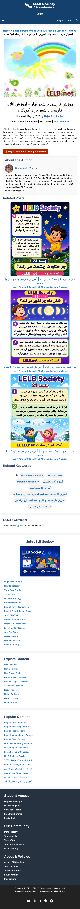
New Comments (11, 669)
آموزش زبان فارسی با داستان (16, 773)
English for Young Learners (17, 726)
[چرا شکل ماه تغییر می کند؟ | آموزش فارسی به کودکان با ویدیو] (40, 327)
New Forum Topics (13, 673)
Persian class (55, 475)
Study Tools (10, 818)
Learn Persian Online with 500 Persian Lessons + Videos (44, 30)
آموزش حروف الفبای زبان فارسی (18, 768)
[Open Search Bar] (77, 21)
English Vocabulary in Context (18, 735)
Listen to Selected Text (15, 623)
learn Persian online (32, 475)
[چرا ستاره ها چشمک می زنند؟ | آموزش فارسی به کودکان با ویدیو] (40, 239)
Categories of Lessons (15, 677)
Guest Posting (11, 636)
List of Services (11, 702)
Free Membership (12, 640)
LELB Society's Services (15, 756)
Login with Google (13, 581)
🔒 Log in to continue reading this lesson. (25, 151)
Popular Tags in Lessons (16, 681)
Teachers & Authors (14, 844)
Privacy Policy (11, 875)
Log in (40, 13)
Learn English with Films (16, 747)
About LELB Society (14, 862)
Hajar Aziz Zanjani (27, 168)
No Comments (61, 121)
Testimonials (10, 836)
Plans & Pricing (11, 644)
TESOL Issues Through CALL (18, 760)
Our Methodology (12, 598)
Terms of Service (12, 870)
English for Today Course (16, 607)
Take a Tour (10, 594)
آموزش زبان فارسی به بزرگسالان (18, 781)
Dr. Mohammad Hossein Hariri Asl (51, 891)
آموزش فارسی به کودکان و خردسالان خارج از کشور (40, 500)
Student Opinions (12, 602)
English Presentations (14, 731)
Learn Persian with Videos (16, 752)
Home (6, 30)
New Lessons (10, 664)
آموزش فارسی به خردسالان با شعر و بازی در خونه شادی (40, 494)
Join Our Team (11, 632)
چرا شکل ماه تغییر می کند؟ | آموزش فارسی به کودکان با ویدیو (40, 366)
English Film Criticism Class (17, 611)
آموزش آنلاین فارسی (53, 481)
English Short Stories (14, 739)
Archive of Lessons (13, 685)
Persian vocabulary (28, 481)
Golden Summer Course (15, 619)
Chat (69, 20)
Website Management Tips (17, 764)
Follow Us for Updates (15, 628)
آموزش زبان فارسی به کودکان (16, 777)
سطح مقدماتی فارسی (40, 506)
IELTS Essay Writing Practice (18, 743)
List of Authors (11, 694)
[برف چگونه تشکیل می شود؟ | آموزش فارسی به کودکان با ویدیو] (40, 411)
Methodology (11, 832)
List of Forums (11, 698)
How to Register (12, 586)
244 (24, 190)
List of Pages (10, 690)
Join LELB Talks (11, 615)
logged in (19, 525)
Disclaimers (10, 879)
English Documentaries (15, 722)
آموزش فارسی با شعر (40, 487)
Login (60, 20)
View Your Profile (12, 590)
